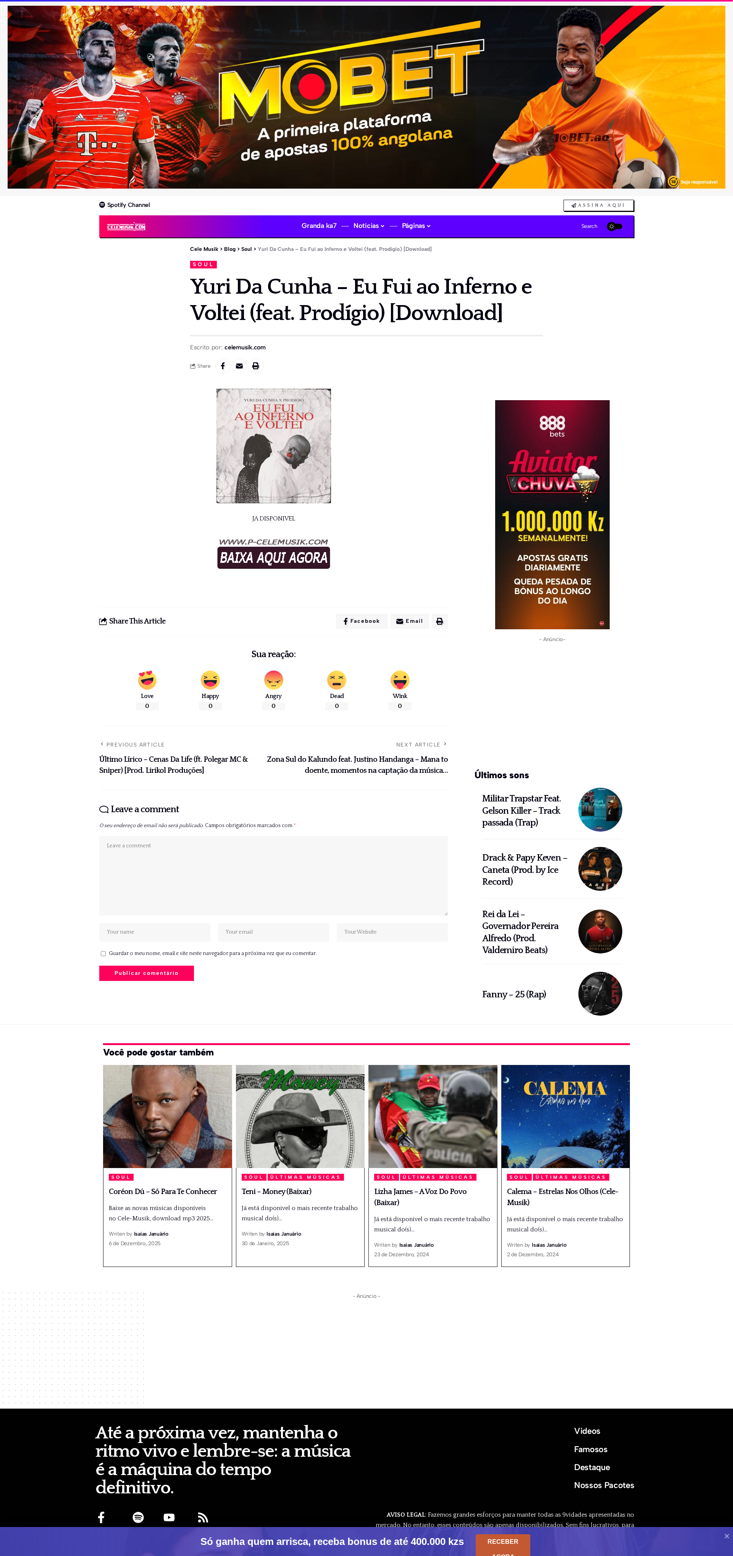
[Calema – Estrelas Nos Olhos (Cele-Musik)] (565, 1116)
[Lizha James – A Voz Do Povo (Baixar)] (432, 1116)
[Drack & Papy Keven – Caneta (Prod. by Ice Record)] (600, 869)
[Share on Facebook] (223, 365)
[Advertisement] (552, 704)
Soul (203, 264)
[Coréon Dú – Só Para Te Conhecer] (167, 1116)
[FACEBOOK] (101, 1517)
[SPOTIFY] (138, 1517)
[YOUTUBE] (169, 1517)
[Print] (255, 365)
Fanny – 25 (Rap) (514, 995)
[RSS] (203, 1517)
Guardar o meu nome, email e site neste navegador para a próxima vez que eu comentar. (213, 953)
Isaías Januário (151, 1234)
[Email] (239, 365)
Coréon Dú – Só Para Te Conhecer (163, 1192)
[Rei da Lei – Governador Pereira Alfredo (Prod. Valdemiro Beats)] (600, 931)
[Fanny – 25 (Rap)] (600, 994)
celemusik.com (245, 347)
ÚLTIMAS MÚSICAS (305, 1177)
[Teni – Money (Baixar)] (300, 1116)
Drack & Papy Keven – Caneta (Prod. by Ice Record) (524, 870)
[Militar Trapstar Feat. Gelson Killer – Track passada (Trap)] (600, 810)
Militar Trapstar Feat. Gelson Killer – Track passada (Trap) (521, 810)
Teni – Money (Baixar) (276, 1192)
